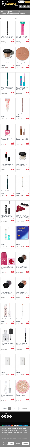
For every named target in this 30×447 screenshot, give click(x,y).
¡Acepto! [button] (11, 443)
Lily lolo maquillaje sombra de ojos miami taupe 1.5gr (22, 267)
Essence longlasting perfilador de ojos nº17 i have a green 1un (7, 88)
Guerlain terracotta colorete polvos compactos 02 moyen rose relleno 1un (22, 63)
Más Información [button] (5, 443)
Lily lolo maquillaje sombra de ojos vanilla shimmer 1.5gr (22, 293)
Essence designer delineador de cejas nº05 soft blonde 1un (22, 114)
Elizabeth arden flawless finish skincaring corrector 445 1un (22, 139)
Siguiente (24, 408)
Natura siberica (19, 218)
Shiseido (18, 244)
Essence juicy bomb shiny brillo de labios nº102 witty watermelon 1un (21, 37)
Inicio (3, 17)
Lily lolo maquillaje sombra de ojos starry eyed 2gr (22, 165)
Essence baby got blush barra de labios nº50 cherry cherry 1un (7, 267)
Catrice (2, 346)
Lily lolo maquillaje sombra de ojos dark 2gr (6, 62)
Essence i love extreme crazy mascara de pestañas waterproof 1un (22, 88)
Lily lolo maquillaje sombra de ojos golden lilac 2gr (6, 293)
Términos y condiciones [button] (21, 438)
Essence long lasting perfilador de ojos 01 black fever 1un (7, 37)
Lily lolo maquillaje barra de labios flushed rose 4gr (7, 165)
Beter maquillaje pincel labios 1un (7, 190)
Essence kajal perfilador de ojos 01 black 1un (21, 344)
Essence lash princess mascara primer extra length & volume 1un (7, 242)
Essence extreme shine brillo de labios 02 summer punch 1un (7, 395)
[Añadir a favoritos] (13, 40)
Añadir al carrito (8, 45)
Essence (2, 39)
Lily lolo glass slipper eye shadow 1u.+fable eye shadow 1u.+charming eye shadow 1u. (22, 216)
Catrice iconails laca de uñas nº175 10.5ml (7, 344)
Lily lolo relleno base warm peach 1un (21, 369)
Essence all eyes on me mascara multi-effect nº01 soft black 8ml (7, 216)
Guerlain (18, 65)
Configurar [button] (25, 443)
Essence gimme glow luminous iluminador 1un (21, 395)
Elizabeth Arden (19, 142)
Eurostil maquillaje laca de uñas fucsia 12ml (6, 139)
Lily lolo (3, 65)
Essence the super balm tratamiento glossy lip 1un (6, 318)
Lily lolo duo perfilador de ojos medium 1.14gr (21, 190)
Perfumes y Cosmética (11, 17)
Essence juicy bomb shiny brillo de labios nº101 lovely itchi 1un (7, 114)
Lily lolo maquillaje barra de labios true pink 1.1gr (22, 318)
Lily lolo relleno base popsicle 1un (7, 369)
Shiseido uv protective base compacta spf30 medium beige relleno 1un (21, 242)
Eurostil (3, 142)
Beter (2, 193)
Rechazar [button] (18, 443)
